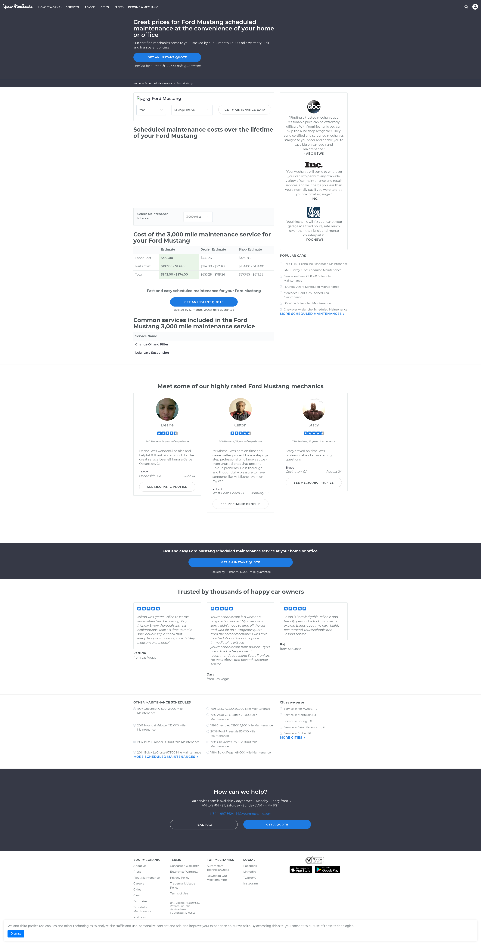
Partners (139, 917)
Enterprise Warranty (184, 871)
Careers (138, 883)
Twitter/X (249, 877)
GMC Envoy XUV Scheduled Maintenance (312, 270)
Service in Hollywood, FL (300, 708)
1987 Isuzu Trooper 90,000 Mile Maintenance (168, 742)
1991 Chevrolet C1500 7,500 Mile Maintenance (241, 725)
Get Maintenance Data (245, 109)
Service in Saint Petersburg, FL (305, 727)
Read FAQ (203, 824)
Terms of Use (179, 893)
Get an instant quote (167, 57)
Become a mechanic (143, 7)
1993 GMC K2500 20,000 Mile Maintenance (240, 708)
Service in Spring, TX (298, 721)
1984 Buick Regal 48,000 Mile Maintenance (240, 752)
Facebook (250, 866)
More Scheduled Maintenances (311, 314)
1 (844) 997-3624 (222, 814)
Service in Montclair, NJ (300, 715)
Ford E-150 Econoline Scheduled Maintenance (316, 264)
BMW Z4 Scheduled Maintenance (307, 303)
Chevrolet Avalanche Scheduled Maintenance (315, 309)
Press (137, 871)
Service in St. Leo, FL (298, 733)
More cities (291, 737)
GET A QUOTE (277, 824)
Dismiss (16, 933)
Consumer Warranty (184, 866)
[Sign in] (475, 7)
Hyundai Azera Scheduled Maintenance (311, 286)
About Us (139, 866)
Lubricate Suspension (152, 352)
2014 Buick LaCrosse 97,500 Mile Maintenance (169, 752)
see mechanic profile (167, 486)
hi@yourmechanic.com (253, 814)
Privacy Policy (179, 877)
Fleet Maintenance (146, 877)
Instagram (250, 883)
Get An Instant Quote (204, 302)
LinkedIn (249, 871)
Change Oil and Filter (151, 344)
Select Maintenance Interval (152, 216)
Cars (136, 895)
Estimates (140, 901)
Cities (137, 889)
